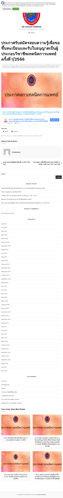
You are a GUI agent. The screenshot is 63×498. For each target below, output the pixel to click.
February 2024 (5, 304)
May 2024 (4, 293)
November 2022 (5, 352)
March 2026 (4, 238)
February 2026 (5, 242)
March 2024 (4, 301)
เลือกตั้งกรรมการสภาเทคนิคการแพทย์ (11, 403)
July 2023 (4, 326)
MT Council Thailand (31, 27)
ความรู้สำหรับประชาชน (7, 395)
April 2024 (4, 297)
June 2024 (4, 290)
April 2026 (4, 235)
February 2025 (5, 264)
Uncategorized (5, 384)
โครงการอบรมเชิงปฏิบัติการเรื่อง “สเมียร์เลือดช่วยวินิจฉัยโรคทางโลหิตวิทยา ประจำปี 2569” (25, 203)
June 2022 (4, 371)
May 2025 (4, 257)
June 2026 (4, 227)
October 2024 (5, 275)
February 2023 (5, 345)
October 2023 (5, 315)
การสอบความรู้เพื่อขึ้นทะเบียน (19, 136)
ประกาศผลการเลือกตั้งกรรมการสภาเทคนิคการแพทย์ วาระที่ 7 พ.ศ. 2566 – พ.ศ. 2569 (46, 163)
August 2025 (4, 249)
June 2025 (4, 253)
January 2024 (5, 308)
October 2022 (5, 356)
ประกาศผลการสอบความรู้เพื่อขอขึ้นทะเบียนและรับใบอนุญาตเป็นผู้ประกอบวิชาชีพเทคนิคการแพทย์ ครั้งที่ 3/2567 (47, 477)
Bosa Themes (42, 494)
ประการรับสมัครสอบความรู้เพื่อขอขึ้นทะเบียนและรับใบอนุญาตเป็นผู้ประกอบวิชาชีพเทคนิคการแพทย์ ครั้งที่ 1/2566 (28, 120)
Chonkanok (16, 152)
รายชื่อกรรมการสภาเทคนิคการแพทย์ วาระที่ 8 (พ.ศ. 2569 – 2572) (19, 195)
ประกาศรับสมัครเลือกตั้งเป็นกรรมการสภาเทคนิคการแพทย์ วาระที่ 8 (16, 439)
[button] (31, 32)
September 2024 (6, 279)
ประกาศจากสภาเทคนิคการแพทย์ (34, 136)
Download (54, 120)
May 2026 (4, 231)
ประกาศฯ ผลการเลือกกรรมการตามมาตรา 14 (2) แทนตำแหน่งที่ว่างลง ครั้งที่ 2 (15, 477)
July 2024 (4, 286)
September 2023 (6, 319)
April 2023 (4, 337)
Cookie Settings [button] (7, 9)
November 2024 (5, 271)
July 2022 (4, 367)
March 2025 (4, 260)
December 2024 (5, 268)
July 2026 (4, 224)
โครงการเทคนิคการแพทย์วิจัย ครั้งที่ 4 (11, 192)
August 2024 (4, 282)
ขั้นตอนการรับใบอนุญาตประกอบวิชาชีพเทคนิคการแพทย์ (16, 199)
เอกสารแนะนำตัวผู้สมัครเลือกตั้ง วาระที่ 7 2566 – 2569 (17, 163)
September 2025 (6, 246)
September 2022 (6, 359)
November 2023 (5, 312)
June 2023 (4, 330)
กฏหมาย (3, 388)
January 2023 (5, 348)
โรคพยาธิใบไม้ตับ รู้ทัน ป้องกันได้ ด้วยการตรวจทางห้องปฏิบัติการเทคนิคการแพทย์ (23, 188)
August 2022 (4, 363)
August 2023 (4, 323)
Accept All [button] (15, 9)
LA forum (3, 381)
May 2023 (4, 334)
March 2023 (4, 341)
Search (3, 174)
